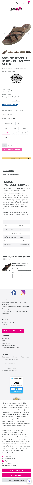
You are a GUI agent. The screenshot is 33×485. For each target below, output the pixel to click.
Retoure (4, 325)
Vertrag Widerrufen (14, 331)
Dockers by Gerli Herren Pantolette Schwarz (20, 264)
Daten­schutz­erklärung (9, 453)
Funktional (8, 463)
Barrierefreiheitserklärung (10, 348)
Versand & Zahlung (8, 322)
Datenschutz (6, 343)
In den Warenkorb (13, 150)
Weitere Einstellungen (9, 465)
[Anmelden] (17, 3)
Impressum (5, 338)
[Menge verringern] (11, 145)
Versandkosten (16, 101)
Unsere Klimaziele (7, 350)
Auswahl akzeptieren (16, 480)
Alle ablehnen (16, 475)
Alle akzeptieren (16, 470)
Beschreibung (8, 170)
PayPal (7, 461)
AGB (3, 341)
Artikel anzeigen (21, 276)
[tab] (8, 170)
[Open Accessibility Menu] (29, 481)
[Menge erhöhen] (8, 145)
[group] (7, 267)
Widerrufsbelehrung (8, 345)
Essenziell (8, 456)
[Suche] (23, 3)
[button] (16, 159)
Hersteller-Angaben (11, 174)
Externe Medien (10, 458)
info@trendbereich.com (9, 370)
